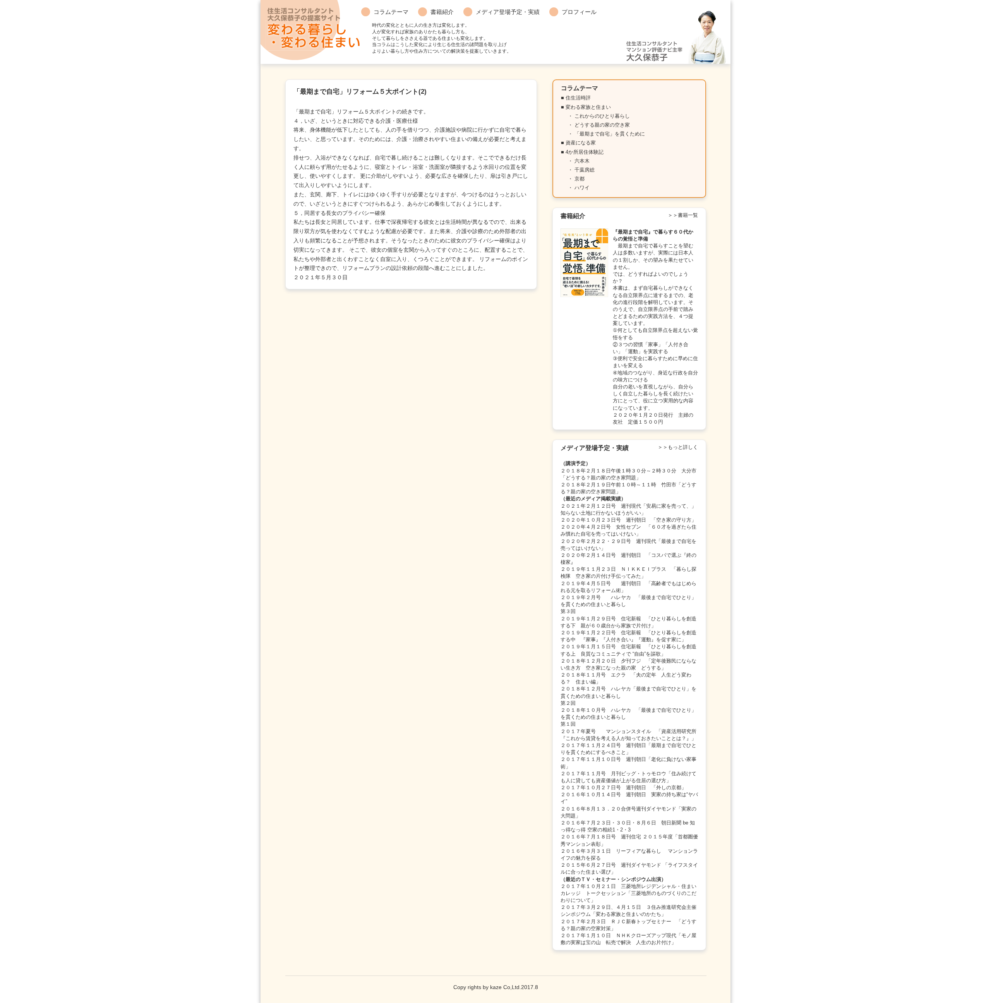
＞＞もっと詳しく (678, 447)
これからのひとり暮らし (602, 116)
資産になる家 (581, 143)
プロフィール (579, 12)
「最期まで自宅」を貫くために (609, 134)
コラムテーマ (391, 12)
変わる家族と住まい (588, 107)
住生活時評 (578, 98)
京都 (579, 179)
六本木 (582, 161)
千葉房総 (584, 170)
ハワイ (582, 188)
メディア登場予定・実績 (508, 12)
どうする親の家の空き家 (602, 125)
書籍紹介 (442, 12)
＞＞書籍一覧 (683, 215)
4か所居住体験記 (585, 152)
